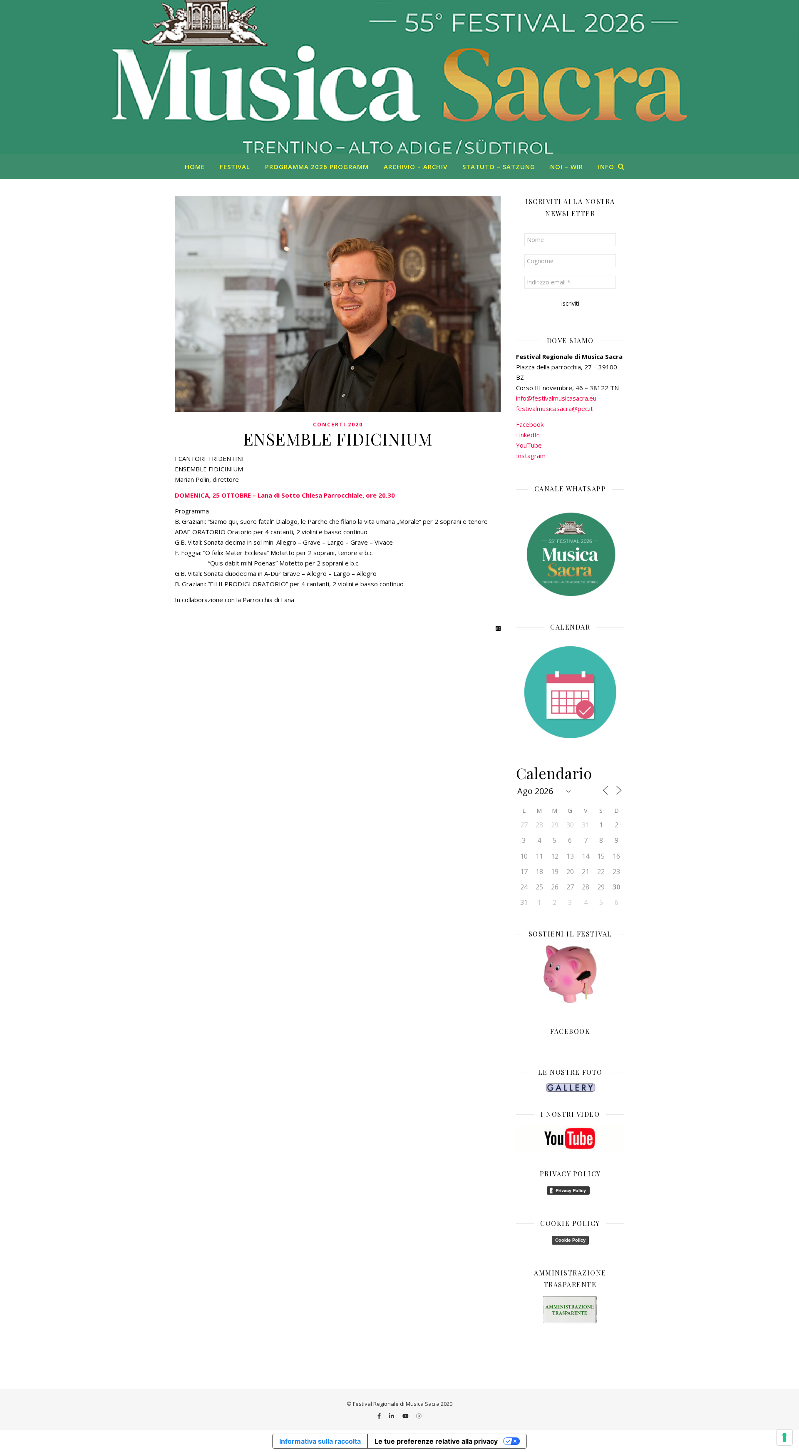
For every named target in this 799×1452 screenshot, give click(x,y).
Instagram (531, 455)
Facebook (529, 424)
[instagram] (419, 1416)
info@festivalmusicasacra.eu (556, 398)
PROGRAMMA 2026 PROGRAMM (317, 166)
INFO (606, 166)
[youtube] (406, 1416)
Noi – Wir (566, 166)
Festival (235, 166)
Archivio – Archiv (415, 166)
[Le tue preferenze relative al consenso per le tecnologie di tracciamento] (784, 1437)
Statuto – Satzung (498, 166)
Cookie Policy (570, 1240)
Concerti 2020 (338, 424)
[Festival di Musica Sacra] (399, 77)
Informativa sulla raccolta (320, 1441)
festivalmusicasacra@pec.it (554, 408)
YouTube (529, 445)
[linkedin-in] (392, 1416)
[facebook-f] (379, 1416)
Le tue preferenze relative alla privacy (436, 1441)
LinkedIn (528, 435)
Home (195, 166)
